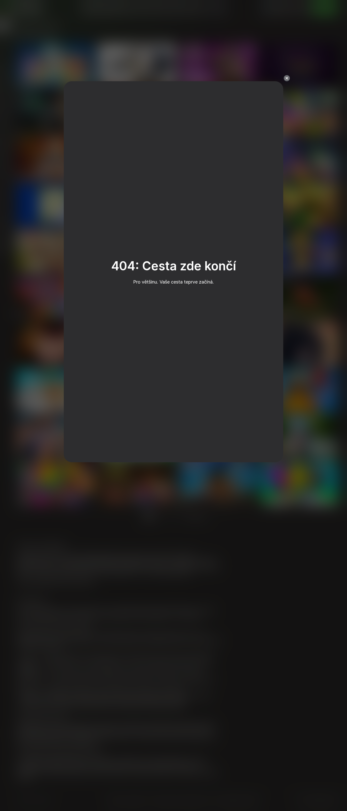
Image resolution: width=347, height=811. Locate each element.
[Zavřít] (287, 78)
